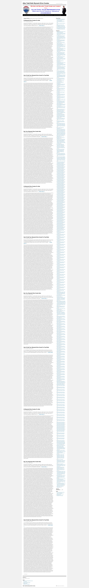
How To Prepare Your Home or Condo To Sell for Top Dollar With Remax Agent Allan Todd (39, 401)
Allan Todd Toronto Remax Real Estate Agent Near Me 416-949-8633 (43, 232)
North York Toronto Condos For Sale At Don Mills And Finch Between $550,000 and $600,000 (61, 207)
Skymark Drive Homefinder (60, 495)
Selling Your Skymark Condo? (26, 582)
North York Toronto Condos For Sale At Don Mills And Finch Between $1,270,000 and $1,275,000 (61, 177)
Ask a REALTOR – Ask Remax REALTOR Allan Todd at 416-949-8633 (61, 121)
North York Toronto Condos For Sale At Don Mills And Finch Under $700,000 (61, 278)
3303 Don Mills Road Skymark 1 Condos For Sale (31, 85)
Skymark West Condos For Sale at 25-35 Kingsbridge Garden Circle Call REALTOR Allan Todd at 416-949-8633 (37, 119)
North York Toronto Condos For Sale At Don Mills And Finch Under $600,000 (38, 212)
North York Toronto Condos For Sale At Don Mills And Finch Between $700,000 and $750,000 (61, 215)
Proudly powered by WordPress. (60, 585)
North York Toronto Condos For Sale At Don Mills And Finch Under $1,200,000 (61, 237)
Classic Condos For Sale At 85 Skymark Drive (34, 125)
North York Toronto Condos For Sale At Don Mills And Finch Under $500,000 (61, 268)
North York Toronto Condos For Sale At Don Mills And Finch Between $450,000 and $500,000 (61, 202)
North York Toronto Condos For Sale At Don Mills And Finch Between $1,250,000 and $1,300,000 (61, 175)
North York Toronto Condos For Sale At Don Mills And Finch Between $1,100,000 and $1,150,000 (61, 165)
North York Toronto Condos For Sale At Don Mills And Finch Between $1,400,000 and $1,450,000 (61, 185)
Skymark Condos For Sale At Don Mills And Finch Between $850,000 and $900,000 (61, 374)
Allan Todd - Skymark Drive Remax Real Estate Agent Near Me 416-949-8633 (42, 340)
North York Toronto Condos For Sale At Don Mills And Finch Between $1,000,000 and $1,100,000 (61, 162)
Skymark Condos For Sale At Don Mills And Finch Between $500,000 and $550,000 (61, 357)
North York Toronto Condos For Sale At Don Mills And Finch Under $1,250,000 (61, 240)
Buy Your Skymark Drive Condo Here (32, 131)
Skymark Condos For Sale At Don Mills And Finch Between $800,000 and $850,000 (61, 372)
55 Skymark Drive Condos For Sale (32, 20)
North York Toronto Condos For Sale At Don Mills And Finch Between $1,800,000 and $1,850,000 (61, 200)
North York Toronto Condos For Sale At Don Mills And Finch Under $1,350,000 (61, 247)
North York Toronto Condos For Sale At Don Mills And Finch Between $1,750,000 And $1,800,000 (61, 197)
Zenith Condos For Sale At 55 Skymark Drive (29, 69)
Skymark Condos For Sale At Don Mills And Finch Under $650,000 (39, 57)
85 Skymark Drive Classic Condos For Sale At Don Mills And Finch (38, 124)
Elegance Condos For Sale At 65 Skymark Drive (47, 125)
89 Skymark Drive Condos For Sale (61, 25)
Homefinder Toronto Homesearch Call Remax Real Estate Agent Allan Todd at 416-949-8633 (35, 513)
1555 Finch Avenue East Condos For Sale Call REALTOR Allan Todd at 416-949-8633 (37, 244)
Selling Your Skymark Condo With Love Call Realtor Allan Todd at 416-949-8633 (35, 571)
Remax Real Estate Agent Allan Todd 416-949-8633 (39, 51)
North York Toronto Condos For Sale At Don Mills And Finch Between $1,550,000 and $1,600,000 (61, 192)
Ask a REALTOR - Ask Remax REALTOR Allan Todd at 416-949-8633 (34, 94)
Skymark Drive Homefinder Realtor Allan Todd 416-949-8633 (40, 514)
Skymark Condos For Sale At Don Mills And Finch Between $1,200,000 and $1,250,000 (61, 327)
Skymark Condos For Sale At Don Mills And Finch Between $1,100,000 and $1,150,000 (61, 322)
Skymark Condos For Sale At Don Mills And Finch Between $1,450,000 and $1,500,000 (61, 342)
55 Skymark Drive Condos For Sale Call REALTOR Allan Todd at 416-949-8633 (61, 85)
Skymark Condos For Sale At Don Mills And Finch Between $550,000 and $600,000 (61, 359)
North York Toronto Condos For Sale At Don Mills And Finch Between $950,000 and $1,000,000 (61, 227)
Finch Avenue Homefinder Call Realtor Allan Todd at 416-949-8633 (38, 512)
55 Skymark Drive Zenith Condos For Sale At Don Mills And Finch (35, 231)
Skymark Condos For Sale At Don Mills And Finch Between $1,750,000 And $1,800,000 (61, 349)
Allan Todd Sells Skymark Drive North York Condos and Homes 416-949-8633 (38, 569)
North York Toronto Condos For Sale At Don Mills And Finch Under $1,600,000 (61, 257)
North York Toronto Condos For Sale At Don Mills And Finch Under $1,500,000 (61, 255)
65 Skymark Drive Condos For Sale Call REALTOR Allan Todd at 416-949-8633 (61, 89)
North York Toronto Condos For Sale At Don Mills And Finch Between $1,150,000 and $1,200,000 (61, 170)
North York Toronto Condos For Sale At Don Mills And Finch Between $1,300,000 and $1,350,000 (61, 180)
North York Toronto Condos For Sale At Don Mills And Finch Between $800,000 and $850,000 (61, 220)
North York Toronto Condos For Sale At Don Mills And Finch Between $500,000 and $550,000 (61, 205)
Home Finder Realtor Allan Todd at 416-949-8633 (45, 512)
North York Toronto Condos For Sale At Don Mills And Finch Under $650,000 (39, 48)
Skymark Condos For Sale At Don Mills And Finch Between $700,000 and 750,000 (61, 367)
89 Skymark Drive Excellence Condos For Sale (42, 88)
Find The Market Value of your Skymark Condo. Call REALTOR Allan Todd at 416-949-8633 (38, 206)
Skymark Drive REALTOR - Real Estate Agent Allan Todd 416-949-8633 (38, 66)
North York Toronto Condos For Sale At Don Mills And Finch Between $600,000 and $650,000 (37, 211)
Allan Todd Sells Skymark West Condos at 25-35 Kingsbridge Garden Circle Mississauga (38, 36)
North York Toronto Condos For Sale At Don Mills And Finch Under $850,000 (38, 49)
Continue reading (42, 25)
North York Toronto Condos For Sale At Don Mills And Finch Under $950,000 (61, 290)
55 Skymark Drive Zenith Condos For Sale (29, 32)
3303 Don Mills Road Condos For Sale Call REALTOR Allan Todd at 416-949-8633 (61, 79)
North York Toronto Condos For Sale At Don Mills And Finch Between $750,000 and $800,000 (61, 217)
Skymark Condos (59, 494)
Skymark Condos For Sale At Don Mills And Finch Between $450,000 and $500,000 (61, 354)
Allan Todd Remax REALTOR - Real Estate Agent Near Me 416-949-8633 (39, 34)
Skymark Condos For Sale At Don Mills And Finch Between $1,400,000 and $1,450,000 (61, 339)
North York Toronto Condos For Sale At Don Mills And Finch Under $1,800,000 (61, 263)
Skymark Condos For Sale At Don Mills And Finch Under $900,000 (43, 58)
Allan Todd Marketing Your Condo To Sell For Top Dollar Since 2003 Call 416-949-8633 (35, 90)
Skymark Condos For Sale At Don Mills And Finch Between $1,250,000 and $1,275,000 (61, 329)
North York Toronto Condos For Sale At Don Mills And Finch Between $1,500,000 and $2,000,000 (61, 190)
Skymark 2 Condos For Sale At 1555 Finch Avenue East (32, 109)
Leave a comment (43, 128)
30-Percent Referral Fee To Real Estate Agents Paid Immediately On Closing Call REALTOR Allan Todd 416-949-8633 (38, 195)
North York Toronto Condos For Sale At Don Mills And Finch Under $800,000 (61, 283)
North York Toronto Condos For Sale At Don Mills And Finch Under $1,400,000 (61, 250)
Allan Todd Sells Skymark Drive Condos (36, 3)
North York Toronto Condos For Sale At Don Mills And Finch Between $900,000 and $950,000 (61, 225)
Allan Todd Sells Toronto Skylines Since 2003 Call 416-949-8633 (38, 200)
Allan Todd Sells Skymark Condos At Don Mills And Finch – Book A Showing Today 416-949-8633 (61, 110)
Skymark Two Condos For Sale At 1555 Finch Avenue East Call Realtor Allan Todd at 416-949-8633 (38, 343)
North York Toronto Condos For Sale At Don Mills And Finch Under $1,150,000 (61, 235)
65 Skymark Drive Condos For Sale (61, 28)
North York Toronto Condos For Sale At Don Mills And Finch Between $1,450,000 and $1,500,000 (61, 187)
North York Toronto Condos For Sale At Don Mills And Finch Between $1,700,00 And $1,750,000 (61, 195)
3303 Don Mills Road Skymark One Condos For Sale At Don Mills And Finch (37, 284)
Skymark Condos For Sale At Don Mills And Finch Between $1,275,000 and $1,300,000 (61, 332)
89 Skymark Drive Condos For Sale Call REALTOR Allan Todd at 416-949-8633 (61, 97)
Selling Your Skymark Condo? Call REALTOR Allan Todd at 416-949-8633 (38, 108)
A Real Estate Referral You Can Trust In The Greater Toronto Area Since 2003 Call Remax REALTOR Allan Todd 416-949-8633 (38, 89)
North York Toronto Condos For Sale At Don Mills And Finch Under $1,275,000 (61, 242)
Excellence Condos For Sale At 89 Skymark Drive (30, 126)
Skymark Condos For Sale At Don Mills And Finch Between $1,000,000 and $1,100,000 (61, 317)
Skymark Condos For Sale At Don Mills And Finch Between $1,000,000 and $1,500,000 (61, 319)
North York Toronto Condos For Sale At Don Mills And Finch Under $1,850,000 (61, 265)
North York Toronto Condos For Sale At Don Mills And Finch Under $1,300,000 (61, 245)
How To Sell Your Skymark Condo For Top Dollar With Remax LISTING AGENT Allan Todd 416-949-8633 (37, 45)
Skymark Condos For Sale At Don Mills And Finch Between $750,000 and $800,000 (61, 369)
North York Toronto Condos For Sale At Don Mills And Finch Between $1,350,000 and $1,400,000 (61, 182)
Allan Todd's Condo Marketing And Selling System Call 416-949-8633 (41, 201)
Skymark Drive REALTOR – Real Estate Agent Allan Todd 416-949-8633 (60, 469)
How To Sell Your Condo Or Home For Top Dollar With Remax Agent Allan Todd (38, 402)
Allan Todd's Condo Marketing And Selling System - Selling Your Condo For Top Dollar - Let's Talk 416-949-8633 (38, 399)
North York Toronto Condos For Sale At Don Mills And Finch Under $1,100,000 (61, 232)
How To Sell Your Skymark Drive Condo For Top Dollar (36, 75)
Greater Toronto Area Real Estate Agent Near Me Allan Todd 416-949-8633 (39, 43)
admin (32, 21)
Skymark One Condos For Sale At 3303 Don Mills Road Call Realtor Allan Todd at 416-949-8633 (37, 514)
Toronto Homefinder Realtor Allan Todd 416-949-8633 (33, 457)
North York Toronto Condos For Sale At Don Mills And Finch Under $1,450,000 (61, 252)
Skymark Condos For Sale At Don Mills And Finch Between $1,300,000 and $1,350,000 (61, 334)
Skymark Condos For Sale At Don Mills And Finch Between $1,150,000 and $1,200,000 (61, 324)
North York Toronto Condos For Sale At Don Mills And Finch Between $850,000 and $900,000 (61, 222)
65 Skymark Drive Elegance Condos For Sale (36, 87)
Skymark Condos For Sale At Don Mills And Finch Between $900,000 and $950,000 (61, 377)
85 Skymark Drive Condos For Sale (61, 26)
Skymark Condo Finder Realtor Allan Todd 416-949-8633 (35, 71)
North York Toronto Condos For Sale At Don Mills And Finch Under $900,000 (61, 288)
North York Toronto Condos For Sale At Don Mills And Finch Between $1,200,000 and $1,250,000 (61, 172)
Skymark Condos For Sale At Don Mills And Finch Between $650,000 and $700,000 (61, 364)
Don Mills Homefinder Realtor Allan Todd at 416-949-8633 (32, 70)
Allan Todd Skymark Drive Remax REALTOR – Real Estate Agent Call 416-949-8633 (61, 116)
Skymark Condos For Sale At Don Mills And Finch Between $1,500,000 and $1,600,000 (61, 344)
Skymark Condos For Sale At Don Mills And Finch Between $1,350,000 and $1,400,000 (61, 337)
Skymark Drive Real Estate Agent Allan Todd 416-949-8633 (42, 65)
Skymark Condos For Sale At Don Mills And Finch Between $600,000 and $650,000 (61, 362)
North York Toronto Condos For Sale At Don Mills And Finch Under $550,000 (61, 270)
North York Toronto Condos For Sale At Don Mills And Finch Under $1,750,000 (61, 260)
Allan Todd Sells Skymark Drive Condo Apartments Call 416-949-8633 (32, 341)
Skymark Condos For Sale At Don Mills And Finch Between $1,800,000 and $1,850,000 (61, 352)
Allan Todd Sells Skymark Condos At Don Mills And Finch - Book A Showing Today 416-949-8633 (38, 35)
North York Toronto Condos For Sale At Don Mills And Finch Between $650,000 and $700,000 (61, 212)
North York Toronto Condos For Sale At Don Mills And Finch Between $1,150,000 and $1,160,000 (61, 167)
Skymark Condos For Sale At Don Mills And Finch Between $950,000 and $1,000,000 (61, 379)
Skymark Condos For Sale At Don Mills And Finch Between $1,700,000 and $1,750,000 (61, 347)
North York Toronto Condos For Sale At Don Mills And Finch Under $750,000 (61, 280)
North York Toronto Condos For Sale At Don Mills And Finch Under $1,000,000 (61, 230)
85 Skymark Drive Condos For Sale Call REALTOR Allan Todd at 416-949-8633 (35, 249)
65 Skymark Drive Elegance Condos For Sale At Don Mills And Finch (42, 178)
